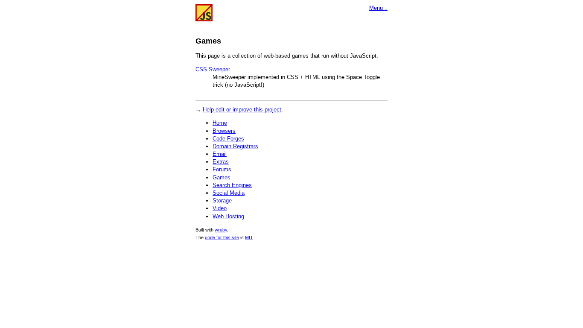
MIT (249, 237)
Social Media (229, 193)
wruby (221, 229)
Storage (222, 200)
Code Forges (228, 138)
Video (220, 208)
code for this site (222, 237)
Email (220, 154)
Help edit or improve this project (242, 109)
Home (220, 123)
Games (221, 177)
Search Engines (232, 185)
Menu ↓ (378, 8)
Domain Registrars (235, 146)
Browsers (224, 131)
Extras (221, 161)
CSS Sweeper (212, 69)
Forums (222, 169)
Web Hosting (228, 216)
